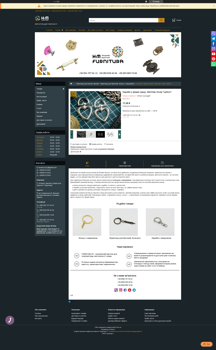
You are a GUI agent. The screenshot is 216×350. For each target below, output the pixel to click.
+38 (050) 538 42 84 (125, 282)
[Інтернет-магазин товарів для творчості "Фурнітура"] (60, 18)
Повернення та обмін (79, 321)
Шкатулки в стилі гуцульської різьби (158, 321)
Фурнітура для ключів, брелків (87, 84)
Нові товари (110, 30)
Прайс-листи (41, 100)
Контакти (81, 30)
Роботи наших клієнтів (116, 318)
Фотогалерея (42, 97)
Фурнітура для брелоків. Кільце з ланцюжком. (117, 84)
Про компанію (70, 30)
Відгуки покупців (77, 318)
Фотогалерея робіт (152, 316)
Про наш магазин (41, 316)
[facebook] (70, 302)
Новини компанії (114, 313)
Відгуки (39, 116)
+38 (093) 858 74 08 (125, 285)
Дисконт (137, 30)
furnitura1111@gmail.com (48, 167)
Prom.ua (118, 327)
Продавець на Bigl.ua (108, 329)
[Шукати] (161, 20)
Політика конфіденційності (133, 331)
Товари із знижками (124, 30)
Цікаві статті (112, 316)
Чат (208, 344)
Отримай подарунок (162, 30)
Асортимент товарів (78, 313)
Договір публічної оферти (117, 321)
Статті (39, 108)
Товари (58, 30)
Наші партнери (150, 313)
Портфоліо (41, 93)
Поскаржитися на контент (116, 331)
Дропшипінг (147, 30)
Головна (49, 30)
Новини (39, 104)
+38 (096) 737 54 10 (125, 279)
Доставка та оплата (95, 30)
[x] (72, 302)
